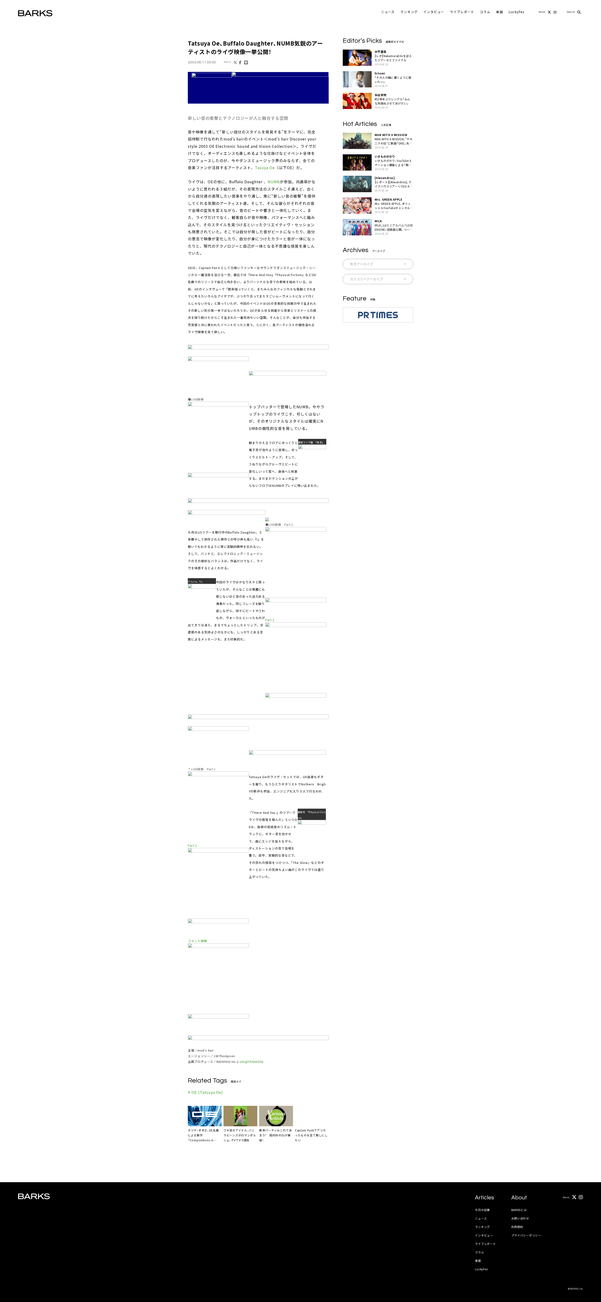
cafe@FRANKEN (250, 1061)
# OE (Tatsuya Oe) (205, 1092)
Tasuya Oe (265, 167)
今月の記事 (482, 1210)
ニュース (388, 11)
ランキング (409, 11)
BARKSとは (519, 1210)
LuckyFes (516, 11)
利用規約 (517, 1227)
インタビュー (433, 11)
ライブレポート (462, 11)
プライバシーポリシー (526, 1235)
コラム (485, 11)
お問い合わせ (520, 1218)
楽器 (499, 11)
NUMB (274, 181)
